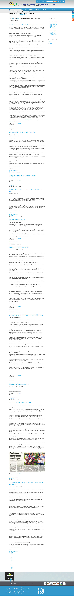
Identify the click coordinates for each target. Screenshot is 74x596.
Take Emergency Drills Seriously (19, 247)
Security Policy (14, 583)
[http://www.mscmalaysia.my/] (51, 583)
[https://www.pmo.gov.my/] (48, 583)
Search (55, 1)
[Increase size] (8, 579)
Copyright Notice (21, 583)
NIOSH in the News (51, 41)
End (12, 568)
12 (11, 559)
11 (11, 558)
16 (11, 564)
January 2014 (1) (53, 33)
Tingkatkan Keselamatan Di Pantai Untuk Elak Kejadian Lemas (25, 190)
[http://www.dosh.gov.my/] (57, 583)
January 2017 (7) (53, 26)
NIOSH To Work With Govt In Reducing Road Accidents (26, 25)
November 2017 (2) (53, 21)
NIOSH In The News (22, 14)
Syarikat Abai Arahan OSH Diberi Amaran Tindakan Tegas (26, 315)
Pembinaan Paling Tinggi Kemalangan (20, 402)
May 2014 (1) (52, 31)
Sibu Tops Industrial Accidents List (19, 384)
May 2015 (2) (52, 27)
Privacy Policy (7, 583)
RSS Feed (50, 43)
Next (12, 567)
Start (12, 553)
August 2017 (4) (53, 25)
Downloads (44, 9)
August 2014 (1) (53, 29)
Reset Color (10, 575)
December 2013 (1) (53, 34)
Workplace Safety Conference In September (22, 132)
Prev (12, 554)
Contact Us (53, 9)
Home (26, 9)
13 (11, 560)
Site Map (32, 583)
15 (11, 562)
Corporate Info (31, 9)
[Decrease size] (11, 579)
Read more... (11, 127)
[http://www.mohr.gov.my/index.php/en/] (54, 583)
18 (11, 566)
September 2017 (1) (53, 24)
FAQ (48, 9)
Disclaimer (27, 583)
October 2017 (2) (53, 23)
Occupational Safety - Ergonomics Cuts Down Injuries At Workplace (26, 483)
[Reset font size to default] (10, 579)
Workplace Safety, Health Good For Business (22, 176)
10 (11, 557)
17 (11, 565)
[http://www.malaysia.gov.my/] (45, 583)
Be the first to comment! (13, 126)
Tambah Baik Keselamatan (17, 220)
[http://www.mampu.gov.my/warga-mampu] (64, 583)
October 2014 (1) (53, 28)
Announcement (38, 9)
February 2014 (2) (53, 32)
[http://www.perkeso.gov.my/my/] (61, 583)
